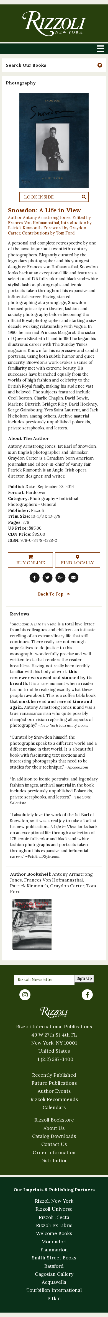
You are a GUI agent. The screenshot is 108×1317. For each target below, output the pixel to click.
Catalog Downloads (54, 1136)
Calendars (54, 1107)
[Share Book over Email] (73, 578)
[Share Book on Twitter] (48, 578)
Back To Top (51, 594)
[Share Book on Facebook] (35, 578)
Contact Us (54, 1144)
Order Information (54, 1153)
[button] (54, 65)
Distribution (54, 1161)
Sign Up (84, 978)
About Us (54, 1128)
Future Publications (54, 1083)
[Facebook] (87, 994)
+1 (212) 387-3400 (54, 1059)
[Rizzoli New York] (53, 23)
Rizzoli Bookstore (54, 1120)
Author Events (54, 1091)
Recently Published (54, 1075)
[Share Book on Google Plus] (60, 578)
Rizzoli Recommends (54, 1099)
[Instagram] (24, 994)
